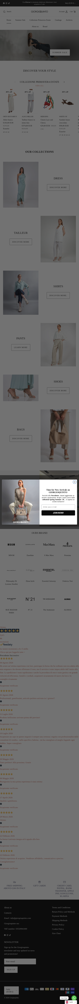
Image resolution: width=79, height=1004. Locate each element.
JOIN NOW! (58, 512)
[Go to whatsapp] (74, 998)
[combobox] (71, 1002)
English (71, 1002)
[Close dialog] (74, 482)
